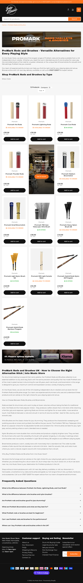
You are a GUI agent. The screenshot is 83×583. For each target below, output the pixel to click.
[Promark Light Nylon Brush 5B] (15, 259)
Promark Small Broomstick (14, 225)
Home (4, 25)
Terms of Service (28, 555)
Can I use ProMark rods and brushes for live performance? (41, 519)
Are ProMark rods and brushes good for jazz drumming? (41, 500)
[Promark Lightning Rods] (41, 108)
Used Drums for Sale (50, 545)
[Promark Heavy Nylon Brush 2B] (68, 208)
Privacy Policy (27, 552)
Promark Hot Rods (14, 124)
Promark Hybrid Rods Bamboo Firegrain (14, 328)
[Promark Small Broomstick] (15, 208)
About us (25, 542)
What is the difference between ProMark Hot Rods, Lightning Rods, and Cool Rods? (41, 488)
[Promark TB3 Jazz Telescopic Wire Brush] (41, 208)
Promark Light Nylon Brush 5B (14, 277)
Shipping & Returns (29, 550)
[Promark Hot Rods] (15, 108)
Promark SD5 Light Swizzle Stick (41, 277)
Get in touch (41, 176)
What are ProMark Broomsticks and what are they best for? (41, 506)
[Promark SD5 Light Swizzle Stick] (41, 259)
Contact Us (26, 557)
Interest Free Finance (50, 555)
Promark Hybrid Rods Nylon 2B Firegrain (68, 277)
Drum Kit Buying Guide (51, 542)
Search (74, 19)
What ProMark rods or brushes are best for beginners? (41, 513)
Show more (6, 79)
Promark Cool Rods (68, 124)
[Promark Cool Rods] (68, 108)
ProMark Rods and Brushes (17, 25)
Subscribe (74, 554)
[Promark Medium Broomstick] (68, 157)
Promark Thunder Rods (15, 174)
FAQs (24, 547)
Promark (15, 121)
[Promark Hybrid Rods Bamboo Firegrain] (15, 310)
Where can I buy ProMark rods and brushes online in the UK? (41, 525)
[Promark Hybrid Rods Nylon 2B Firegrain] (68, 259)
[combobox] (41, 19)
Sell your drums (48, 547)
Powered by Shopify (49, 580)
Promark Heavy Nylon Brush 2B (68, 226)
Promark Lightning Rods (41, 124)
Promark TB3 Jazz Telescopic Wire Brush (41, 226)
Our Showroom (28, 545)
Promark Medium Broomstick (68, 175)
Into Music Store (37, 580)
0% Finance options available (19, 357)
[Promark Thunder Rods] (15, 157)
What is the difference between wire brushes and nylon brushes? (41, 494)
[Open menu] (79, 10)
